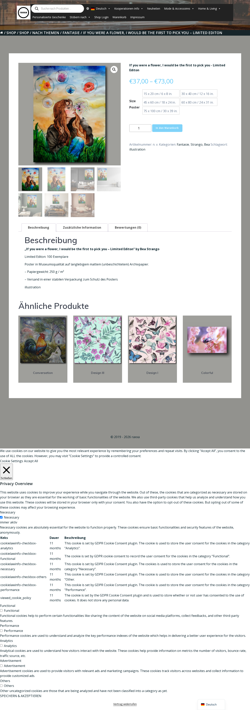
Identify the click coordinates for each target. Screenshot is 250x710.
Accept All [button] (31, 461)
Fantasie (71, 32)
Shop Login (101, 17)
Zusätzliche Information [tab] (82, 227)
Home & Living (207, 8)
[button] (114, 69)
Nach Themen (45, 32)
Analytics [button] (6, 641)
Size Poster (134, 104)
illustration (137, 149)
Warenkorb (119, 17)
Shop (11, 32)
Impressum (137, 17)
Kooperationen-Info (126, 8)
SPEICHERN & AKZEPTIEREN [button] (20, 696)
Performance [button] (9, 625)
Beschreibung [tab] (38, 227)
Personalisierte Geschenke (49, 17)
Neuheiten (153, 8)
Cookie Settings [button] (11, 461)
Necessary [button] (7, 512)
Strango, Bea (200, 144)
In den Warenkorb (167, 128)
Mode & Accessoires (177, 8)
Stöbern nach (78, 17)
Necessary (11, 517)
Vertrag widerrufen (125, 704)
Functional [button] (7, 606)
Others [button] (5, 681)
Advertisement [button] (10, 661)
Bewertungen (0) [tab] (128, 227)
